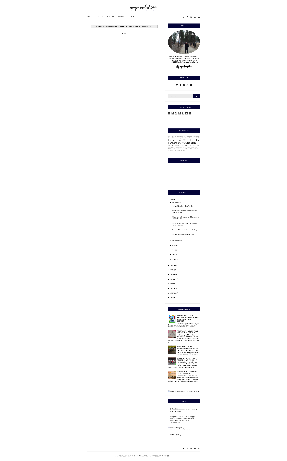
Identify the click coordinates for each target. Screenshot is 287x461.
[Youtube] (195, 17)
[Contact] (191, 84)
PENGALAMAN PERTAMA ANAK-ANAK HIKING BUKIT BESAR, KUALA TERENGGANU (182, 420)
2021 (172, 199)
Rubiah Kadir (174, 434)
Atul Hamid (174, 408)
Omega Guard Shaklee (177, 436)
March (174, 259)
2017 (172, 279)
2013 (172, 298)
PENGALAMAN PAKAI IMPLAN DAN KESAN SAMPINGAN (187, 332)
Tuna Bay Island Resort (184, 148)
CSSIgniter (128, 457)
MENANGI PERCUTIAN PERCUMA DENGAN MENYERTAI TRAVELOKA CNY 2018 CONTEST (188, 318)
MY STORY (99, 17)
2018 (172, 274)
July (173, 250)
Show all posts (147, 26)
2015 (172, 288)
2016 (172, 284)
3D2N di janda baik (173, 136)
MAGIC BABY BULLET (184, 346)
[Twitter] (183, 17)
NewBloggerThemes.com (162, 457)
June (174, 254)
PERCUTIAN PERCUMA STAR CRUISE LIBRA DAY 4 (187, 373)
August (174, 245)
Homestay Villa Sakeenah (182, 138)
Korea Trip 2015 (178, 140)
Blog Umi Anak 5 (176, 427)
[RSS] (199, 17)
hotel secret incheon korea (179, 150)
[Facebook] (187, 17)
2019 (172, 270)
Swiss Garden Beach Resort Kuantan (184, 147)
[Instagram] (191, 17)
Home (89, 17)
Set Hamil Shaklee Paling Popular (182, 206)
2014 (172, 293)
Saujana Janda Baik (181, 145)
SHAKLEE (110, 17)
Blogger (165, 455)
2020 (172, 265)
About (131, 17)
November (175, 203)
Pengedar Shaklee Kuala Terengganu (183, 417)
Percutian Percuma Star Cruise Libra (184, 141)
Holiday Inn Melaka (184, 136)
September (176, 241)
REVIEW (121, 17)
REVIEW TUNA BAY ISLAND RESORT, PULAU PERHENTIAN (187, 359)
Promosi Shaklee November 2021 (183, 234)
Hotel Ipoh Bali (195, 138)
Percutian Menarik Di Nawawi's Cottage (185, 230)
